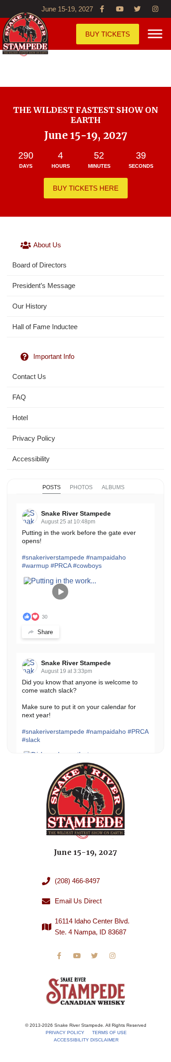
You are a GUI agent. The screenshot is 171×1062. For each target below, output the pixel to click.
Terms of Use (109, 1032)
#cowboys (87, 565)
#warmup (35, 565)
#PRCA (61, 565)
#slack (31, 739)
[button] (155, 33)
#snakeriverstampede (53, 557)
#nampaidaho (106, 557)
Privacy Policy (65, 1032)
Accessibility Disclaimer (86, 1039)
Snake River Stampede (76, 513)
